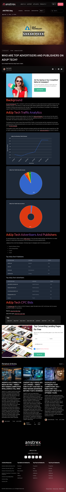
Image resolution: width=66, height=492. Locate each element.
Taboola (19, 468)
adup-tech (16, 321)
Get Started (40, 90)
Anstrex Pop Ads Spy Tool (8, 468)
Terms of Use (55, 488)
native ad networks (44, 130)
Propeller (35, 466)
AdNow (19, 475)
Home (5, 14)
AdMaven (35, 473)
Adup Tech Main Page (15, 311)
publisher (38, 321)
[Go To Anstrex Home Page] (33, 445)
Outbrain (19, 466)
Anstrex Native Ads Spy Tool (8, 466)
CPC (49, 321)
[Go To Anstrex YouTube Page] (33, 457)
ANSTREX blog (8, 11)
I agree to (42, 349)
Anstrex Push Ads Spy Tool (8, 471)
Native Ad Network (38, 116)
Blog (10, 14)
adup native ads (30, 321)
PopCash (51, 475)
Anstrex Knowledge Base (7, 476)
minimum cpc (11, 306)
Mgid (18, 473)
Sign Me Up (39, 354)
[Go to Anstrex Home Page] (9, 4)
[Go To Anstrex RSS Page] (40, 457)
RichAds (35, 471)
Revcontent (20, 471)
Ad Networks (5, 50)
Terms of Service (45, 349)
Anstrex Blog (5, 479)
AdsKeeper (20, 478)
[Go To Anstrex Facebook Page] (25, 457)
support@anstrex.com (33, 453)
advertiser (44, 321)
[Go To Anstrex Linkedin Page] (36, 457)
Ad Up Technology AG (11, 104)
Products (43, 4)
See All (61, 364)
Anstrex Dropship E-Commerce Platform (9, 474)
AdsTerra (35, 478)
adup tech (9, 321)
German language (13, 126)
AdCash (50, 471)
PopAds (50, 468)
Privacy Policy (49, 488)
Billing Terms (61, 488)
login (53, 321)
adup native (22, 321)
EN (53, 4)
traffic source (27, 238)
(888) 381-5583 (33, 450)
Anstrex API (4, 481)
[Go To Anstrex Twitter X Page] (29, 457)
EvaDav (34, 475)
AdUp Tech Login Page (19, 313)
